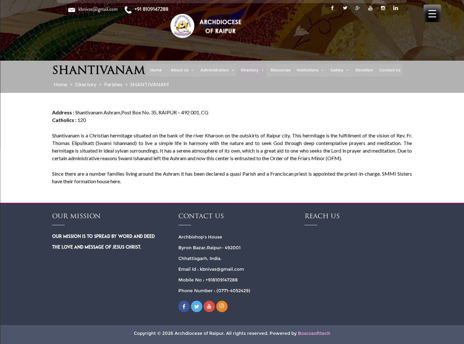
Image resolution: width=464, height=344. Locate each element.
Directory (250, 70)
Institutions (307, 70)
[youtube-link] (370, 8)
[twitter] (345, 8)
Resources (280, 70)
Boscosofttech (314, 333)
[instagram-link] (383, 8)
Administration (214, 70)
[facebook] (332, 8)
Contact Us (390, 70)
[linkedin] (395, 8)
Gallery (336, 70)
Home (156, 70)
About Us (179, 70)
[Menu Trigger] (432, 13)
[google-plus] (357, 8)
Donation (364, 70)
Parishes (113, 84)
